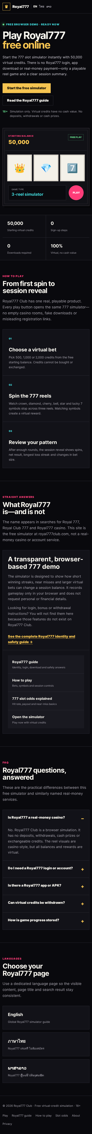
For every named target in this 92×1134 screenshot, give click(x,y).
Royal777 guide (22, 1115)
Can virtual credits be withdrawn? (36, 902)
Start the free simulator (26, 88)
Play (5, 1115)
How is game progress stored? (33, 920)
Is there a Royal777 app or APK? (34, 885)
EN (35, 6)
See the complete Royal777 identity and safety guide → (41, 639)
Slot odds (61, 1115)
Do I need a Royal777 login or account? (40, 868)
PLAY (76, 192)
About (76, 1115)
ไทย (41, 6)
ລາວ (48, 6)
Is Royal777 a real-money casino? (36, 817)
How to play (44, 1115)
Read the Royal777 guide (28, 100)
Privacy (7, 1123)
